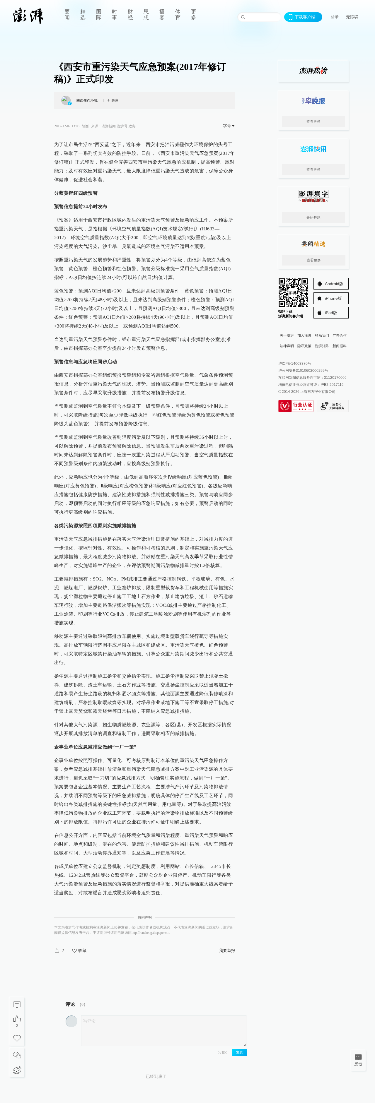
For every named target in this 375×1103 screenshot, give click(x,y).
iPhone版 (333, 298)
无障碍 (352, 17)
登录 (334, 16)
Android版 (334, 283)
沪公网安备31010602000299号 (303, 371)
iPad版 (331, 312)
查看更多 (313, 121)
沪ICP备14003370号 (294, 364)
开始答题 (313, 217)
